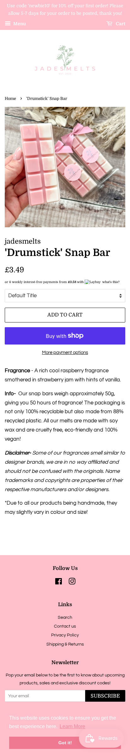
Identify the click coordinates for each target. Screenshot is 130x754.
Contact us (65, 626)
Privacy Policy (65, 635)
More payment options (65, 352)
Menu (19, 23)
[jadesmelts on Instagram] (71, 582)
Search (65, 617)
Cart (120, 23)
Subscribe (105, 696)
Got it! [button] (65, 742)
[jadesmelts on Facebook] (58, 582)
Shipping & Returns (65, 644)
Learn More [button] (72, 726)
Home (10, 98)
